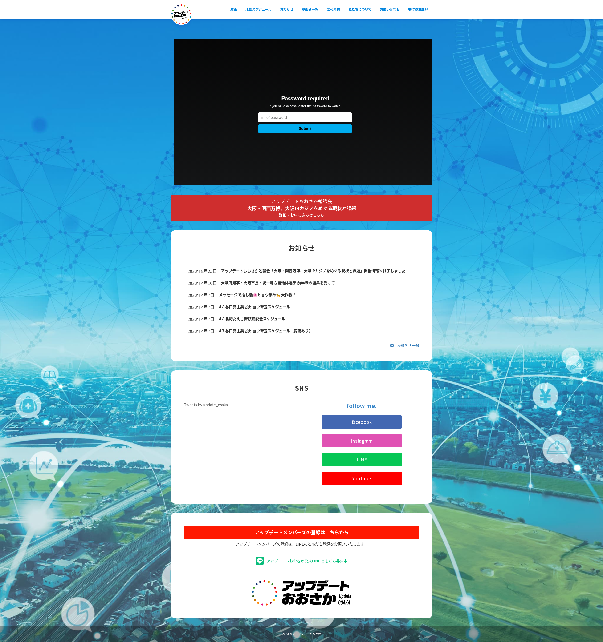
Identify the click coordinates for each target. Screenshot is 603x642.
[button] (301, 208)
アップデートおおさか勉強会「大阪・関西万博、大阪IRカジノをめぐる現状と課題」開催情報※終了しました (313, 270)
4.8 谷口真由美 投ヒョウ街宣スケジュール (254, 306)
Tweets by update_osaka (206, 404)
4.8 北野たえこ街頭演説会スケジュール (252, 318)
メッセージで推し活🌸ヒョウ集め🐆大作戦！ (257, 294)
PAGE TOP (586, 618)
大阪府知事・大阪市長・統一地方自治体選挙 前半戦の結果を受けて (278, 282)
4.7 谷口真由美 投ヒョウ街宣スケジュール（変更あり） (266, 330)
